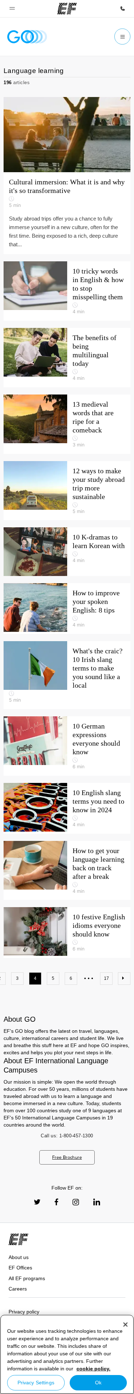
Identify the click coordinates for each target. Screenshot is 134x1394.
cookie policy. (93, 1368)
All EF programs (27, 1278)
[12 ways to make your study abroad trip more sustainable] (67, 491)
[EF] (67, 8)
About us (19, 1257)
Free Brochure (67, 1157)
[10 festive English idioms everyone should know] (67, 932)
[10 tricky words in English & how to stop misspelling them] (67, 291)
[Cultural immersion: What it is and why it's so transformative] (67, 175)
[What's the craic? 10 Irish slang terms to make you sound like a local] (67, 675)
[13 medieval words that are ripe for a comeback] (67, 424)
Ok (98, 1382)
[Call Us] (122, 8)
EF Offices (20, 1267)
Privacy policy (24, 1312)
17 (106, 978)
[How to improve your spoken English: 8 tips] (67, 608)
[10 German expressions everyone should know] (67, 746)
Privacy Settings (36, 1382)
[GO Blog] (27, 36)
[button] (12, 8)
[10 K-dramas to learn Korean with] (67, 551)
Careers (18, 1289)
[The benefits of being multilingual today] (67, 357)
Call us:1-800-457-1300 (67, 1135)
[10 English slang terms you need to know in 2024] (67, 808)
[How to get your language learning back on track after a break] (67, 870)
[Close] (125, 1324)
